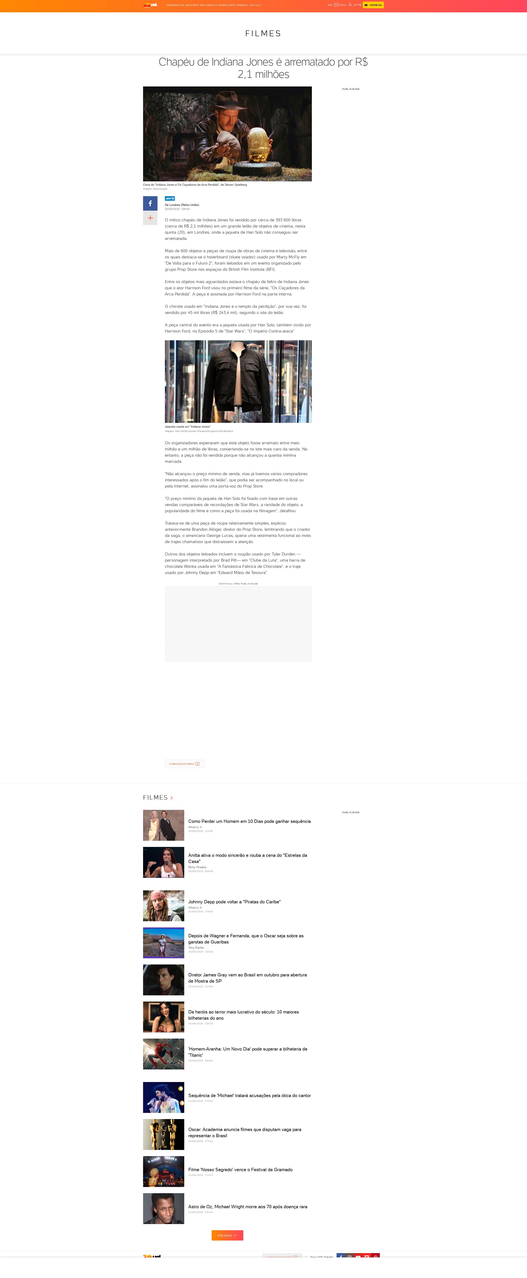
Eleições (175, 16)
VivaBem (293, 16)
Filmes (263, 33)
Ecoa (310, 16)
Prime (350, 16)
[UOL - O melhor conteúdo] (150, 5)
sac (330, 4)
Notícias (190, 16)
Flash (163, 16)
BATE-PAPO (192, 5)
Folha (242, 16)
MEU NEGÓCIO (208, 5)
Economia (230, 16)
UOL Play (255, 5)
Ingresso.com (175, 5)
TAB (343, 16)
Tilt (303, 16)
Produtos (151, 16)
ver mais (224, 1235)
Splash (267, 16)
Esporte (254, 16)
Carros (216, 16)
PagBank (242, 5)
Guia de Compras (376, 16)
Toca (359, 16)
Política (203, 16)
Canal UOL (322, 16)
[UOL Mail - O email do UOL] (340, 5)
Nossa (335, 16)
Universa (279, 16)
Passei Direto (227, 5)
